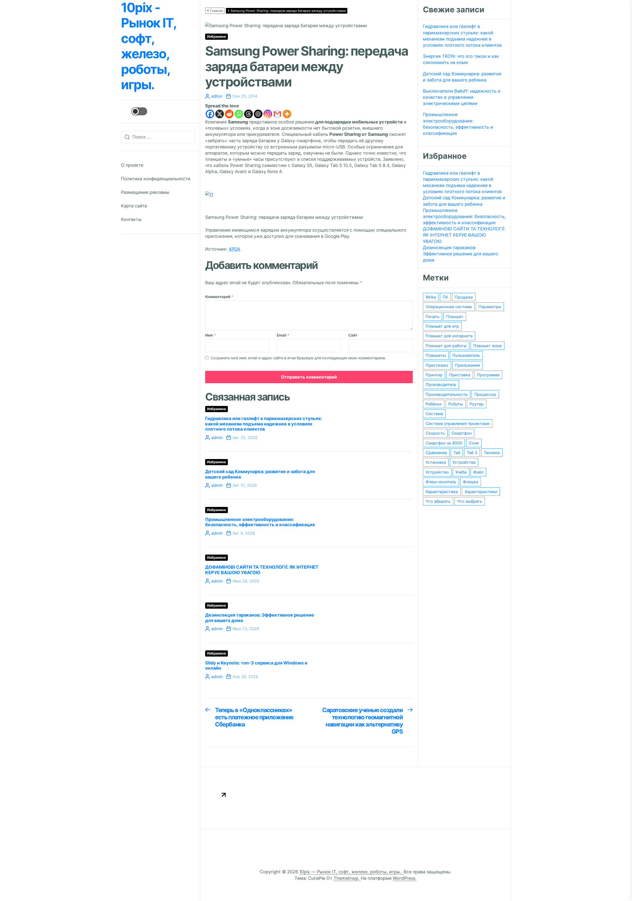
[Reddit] (229, 114)
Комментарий (219, 296)
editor (216, 96)
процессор (485, 394)
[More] (287, 114)
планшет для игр (442, 326)
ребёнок (434, 403)
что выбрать (469, 501)
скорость (435, 433)
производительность (447, 394)
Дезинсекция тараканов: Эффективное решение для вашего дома (460, 253)
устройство (437, 472)
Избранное (216, 37)
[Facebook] (210, 114)
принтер (434, 374)
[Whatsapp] (239, 114)
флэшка (470, 481)
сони (474, 442)
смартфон (462, 433)
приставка (459, 374)
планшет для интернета (449, 335)
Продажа (464, 297)
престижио (437, 365)
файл (478, 472)
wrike (431, 297)
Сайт (352, 335)
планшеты (436, 355)
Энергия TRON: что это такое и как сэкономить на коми (461, 59)
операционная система (449, 306)
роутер (477, 403)
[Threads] (248, 114)
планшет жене (487, 345)
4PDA (234, 249)
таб (457, 452)
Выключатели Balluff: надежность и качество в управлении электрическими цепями (461, 97)
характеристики (481, 491)
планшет (454, 316)
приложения (467, 365)
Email (283, 335)
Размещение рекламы (145, 192)
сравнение (436, 452)
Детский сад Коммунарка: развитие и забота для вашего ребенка (462, 76)
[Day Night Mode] (134, 111)
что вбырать (438, 501)
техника (492, 452)
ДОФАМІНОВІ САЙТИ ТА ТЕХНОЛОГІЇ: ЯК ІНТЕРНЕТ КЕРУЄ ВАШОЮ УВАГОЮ (464, 235)
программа (488, 374)
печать (432, 316)
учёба (461, 472)
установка (436, 462)
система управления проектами (458, 423)
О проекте (132, 165)
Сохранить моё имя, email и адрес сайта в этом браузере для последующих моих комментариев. (298, 358)
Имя (210, 335)
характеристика (442, 491)
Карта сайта (134, 205)
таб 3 (472, 452)
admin (217, 437)
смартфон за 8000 (444, 442)
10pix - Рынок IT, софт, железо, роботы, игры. (148, 46)
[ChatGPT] (258, 114)
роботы (455, 403)
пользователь (466, 355)
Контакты (131, 219)
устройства (464, 462)
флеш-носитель (441, 481)
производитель (441, 384)
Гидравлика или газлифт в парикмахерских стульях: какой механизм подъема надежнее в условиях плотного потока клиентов (263, 424)
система (434, 413)
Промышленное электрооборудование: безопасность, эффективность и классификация (260, 522)
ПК (445, 297)
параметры (489, 306)
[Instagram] (267, 114)
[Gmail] (277, 114)
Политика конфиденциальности (155, 178)
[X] (219, 114)
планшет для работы (446, 345)
